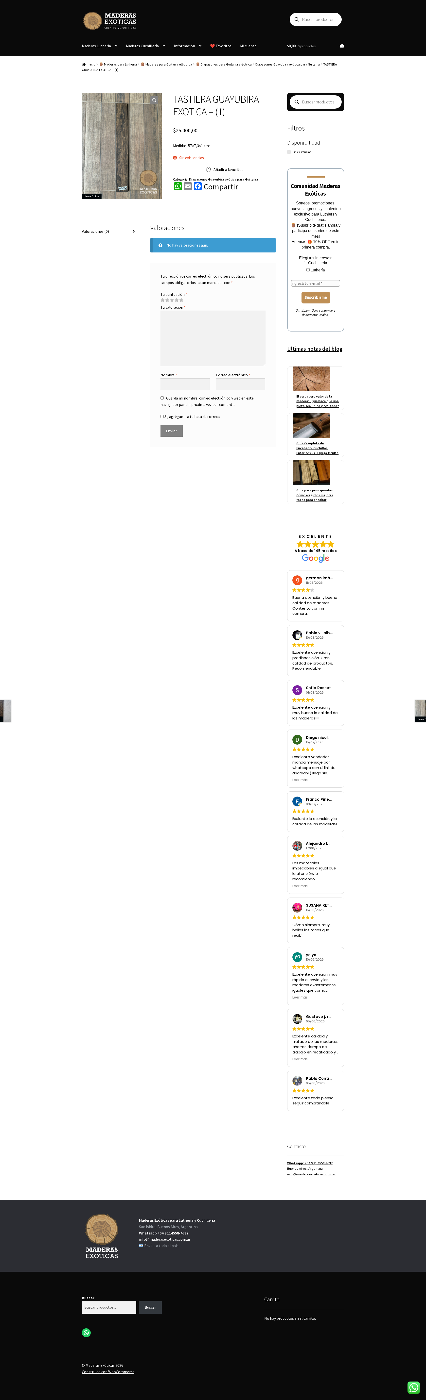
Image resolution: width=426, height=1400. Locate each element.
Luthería (317, 270)
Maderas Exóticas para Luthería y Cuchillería (177, 1220)
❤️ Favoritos (220, 45)
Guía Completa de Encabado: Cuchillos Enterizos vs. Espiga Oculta (317, 448)
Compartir (221, 187)
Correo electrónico (233, 374)
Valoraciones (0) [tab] (95, 231)
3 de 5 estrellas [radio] (172, 300)
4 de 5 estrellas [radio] (176, 300)
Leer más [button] (300, 780)
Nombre (168, 374)
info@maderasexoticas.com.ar (311, 1174)
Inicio (91, 64)
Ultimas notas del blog (314, 348)
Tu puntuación (173, 294)
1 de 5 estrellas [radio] (162, 300)
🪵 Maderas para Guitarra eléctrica (166, 64)
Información (184, 45)
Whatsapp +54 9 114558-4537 (163, 1233)
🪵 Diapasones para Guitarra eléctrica (224, 64)
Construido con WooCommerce (108, 1371)
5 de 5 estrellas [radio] (181, 300)
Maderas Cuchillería (142, 45)
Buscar (88, 1297)
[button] (154, 100)
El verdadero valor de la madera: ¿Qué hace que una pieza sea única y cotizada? (317, 401)
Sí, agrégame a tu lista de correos (192, 416)
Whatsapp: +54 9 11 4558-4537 (310, 1163)
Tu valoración (173, 307)
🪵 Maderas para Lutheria (118, 64)
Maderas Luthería (96, 45)
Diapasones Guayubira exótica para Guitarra (287, 64)
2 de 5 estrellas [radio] (167, 300)
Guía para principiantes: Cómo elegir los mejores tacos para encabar (315, 495)
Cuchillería (317, 263)
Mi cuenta (248, 45)
